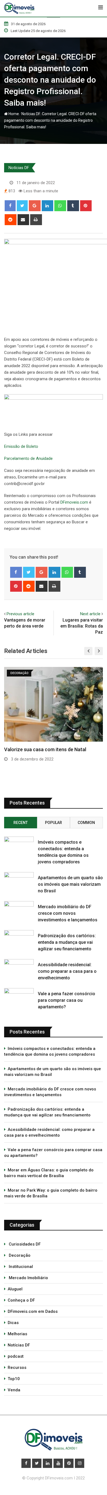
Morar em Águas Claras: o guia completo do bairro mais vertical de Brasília (49, 1173)
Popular (53, 822)
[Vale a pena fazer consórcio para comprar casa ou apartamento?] (19, 996)
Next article (90, 613)
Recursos (17, 1367)
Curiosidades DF (24, 1244)
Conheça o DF (21, 1300)
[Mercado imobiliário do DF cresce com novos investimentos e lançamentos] (19, 909)
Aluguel (15, 1289)
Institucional (20, 1266)
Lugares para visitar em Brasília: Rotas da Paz (81, 626)
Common (86, 822)
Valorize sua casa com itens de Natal (45, 749)
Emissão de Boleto (21, 446)
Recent (20, 822)
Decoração (19, 1255)
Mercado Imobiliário (28, 1277)
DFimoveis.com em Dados (33, 1311)
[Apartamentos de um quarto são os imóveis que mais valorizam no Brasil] (19, 880)
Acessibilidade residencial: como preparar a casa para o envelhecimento (67, 971)
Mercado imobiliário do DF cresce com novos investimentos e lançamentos (67, 913)
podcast (16, 1356)
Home (13, 114)
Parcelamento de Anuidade (28, 458)
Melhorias (17, 1333)
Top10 (14, 1378)
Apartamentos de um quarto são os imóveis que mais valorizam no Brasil (70, 884)
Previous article (20, 613)
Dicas (13, 1322)
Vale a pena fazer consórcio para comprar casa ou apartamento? (66, 1000)
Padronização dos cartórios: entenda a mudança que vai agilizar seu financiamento (67, 942)
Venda (14, 1389)
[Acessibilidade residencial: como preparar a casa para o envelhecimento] (19, 967)
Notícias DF (30, 114)
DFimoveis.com (74, 502)
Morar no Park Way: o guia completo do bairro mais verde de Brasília (50, 1193)
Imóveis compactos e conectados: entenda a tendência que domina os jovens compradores (49, 1051)
